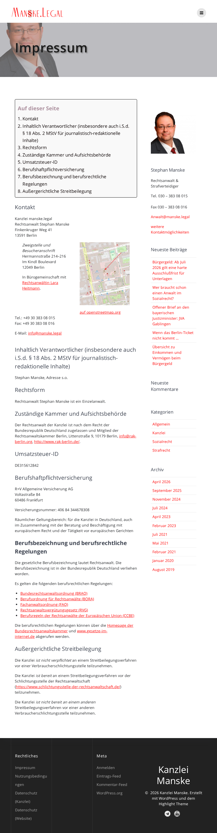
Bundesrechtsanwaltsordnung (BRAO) (53, 593)
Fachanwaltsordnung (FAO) (44, 604)
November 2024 (166, 499)
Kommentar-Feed (112, 784)
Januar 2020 (163, 560)
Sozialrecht (162, 441)
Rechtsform (34, 147)
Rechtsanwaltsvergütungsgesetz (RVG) (54, 609)
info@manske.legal (45, 333)
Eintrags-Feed (109, 776)
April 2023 (161, 516)
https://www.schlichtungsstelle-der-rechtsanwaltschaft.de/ (68, 686)
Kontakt (30, 119)
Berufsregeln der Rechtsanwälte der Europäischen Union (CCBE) (77, 615)
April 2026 (161, 481)
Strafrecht (161, 450)
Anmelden (106, 767)
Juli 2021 (160, 534)
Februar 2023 (164, 525)
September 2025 (167, 490)
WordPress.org (110, 792)
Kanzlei (158, 432)
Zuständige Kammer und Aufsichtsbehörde (66, 155)
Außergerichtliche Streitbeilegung (57, 191)
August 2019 (163, 569)
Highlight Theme (173, 803)
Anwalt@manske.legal (170, 216)
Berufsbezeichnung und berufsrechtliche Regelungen (64, 180)
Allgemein (161, 424)
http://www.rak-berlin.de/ (56, 441)
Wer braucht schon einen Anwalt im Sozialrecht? (169, 293)
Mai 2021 (160, 543)
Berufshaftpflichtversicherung (53, 169)
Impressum (25, 767)
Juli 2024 (160, 507)
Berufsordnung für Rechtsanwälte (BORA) (57, 598)
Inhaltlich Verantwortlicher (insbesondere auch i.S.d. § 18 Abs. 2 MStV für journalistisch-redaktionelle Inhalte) (75, 133)
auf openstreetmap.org (100, 312)
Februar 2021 (164, 551)
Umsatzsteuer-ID (39, 162)
